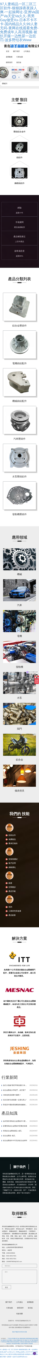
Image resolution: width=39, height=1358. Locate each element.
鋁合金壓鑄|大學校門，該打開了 (14, 1090)
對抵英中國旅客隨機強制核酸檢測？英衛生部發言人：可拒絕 (15, 1105)
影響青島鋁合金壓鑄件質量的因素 (15, 1126)
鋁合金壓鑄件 (19, 325)
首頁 (7, 51)
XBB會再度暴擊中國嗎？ (12, 1095)
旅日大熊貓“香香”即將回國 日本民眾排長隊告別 (15, 1085)
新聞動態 (9, 57)
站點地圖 (19, 1313)
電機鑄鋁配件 (19, 363)
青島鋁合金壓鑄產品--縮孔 (12, 1131)
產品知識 (10, 1113)
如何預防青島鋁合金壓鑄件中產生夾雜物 (15, 1121)
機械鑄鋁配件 (19, 401)
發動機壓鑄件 (19, 514)
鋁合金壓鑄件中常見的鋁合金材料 (15, 1140)
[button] (36, 72)
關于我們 (16, 51)
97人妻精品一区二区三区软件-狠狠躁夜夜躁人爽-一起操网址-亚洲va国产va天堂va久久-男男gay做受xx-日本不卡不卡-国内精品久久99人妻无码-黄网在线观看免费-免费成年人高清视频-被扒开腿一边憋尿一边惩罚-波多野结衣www (19, 22)
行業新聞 (10, 1077)
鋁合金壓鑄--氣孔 (9, 1136)
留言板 (18, 62)
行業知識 (19, 57)
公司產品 (27, 51)
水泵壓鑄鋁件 (19, 476)
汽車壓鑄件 (20, 438)
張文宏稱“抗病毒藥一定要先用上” (14, 1100)
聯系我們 (9, 62)
